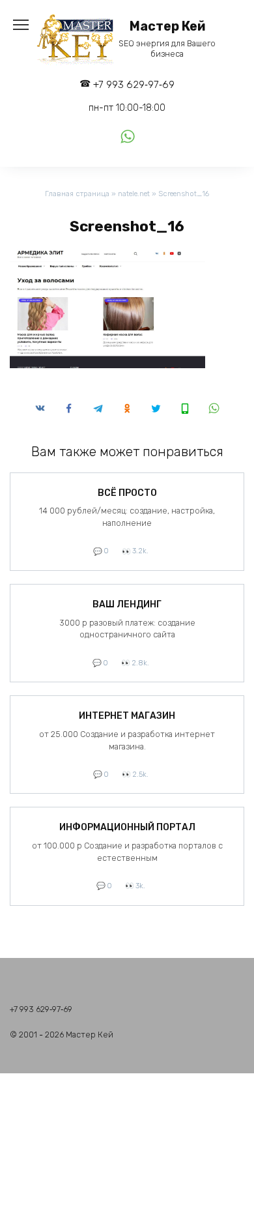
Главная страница (77, 194)
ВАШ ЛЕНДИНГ (127, 604)
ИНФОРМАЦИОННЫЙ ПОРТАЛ (127, 827)
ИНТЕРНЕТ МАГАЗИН (127, 715)
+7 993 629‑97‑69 (134, 85)
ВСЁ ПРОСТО (127, 493)
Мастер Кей (167, 26)
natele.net (134, 194)
